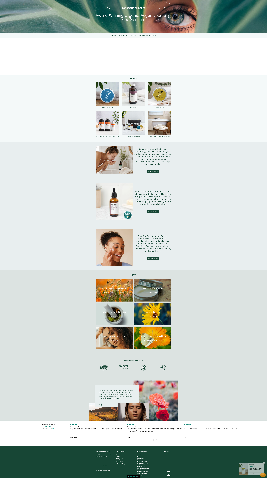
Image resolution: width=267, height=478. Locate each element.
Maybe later (134, 254)
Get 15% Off (133, 248)
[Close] (152, 215)
